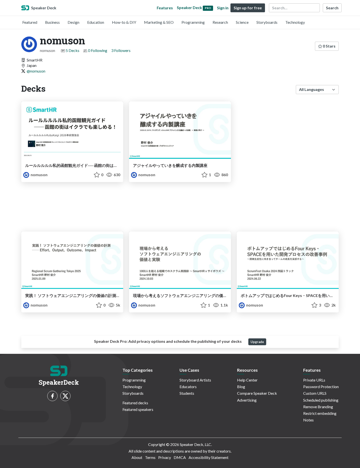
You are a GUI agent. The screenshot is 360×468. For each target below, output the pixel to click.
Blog (241, 386)
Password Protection (321, 386)
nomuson (39, 174)
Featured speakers (137, 409)
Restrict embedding (319, 413)
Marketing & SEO (159, 22)
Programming (193, 22)
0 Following (97, 50)
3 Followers (121, 50)
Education (95, 22)
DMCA (180, 457)
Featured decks (135, 402)
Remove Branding (318, 406)
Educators (188, 386)
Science (242, 22)
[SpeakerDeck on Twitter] (65, 396)
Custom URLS (314, 393)
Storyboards (266, 22)
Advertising (247, 400)
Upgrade (257, 342)
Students (187, 393)
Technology (295, 22)
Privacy (164, 457)
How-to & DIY (124, 22)
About (137, 457)
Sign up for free (248, 7)
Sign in (222, 7)
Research (220, 22)
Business (52, 22)
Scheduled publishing (320, 400)
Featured (29, 22)
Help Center (247, 380)
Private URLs (314, 380)
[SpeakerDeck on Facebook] (52, 396)
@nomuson (36, 71)
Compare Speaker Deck (257, 393)
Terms (150, 457)
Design (73, 22)
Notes (308, 420)
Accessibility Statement (208, 457)
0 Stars (329, 46)
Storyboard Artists (195, 380)
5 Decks (72, 50)
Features (165, 7)
